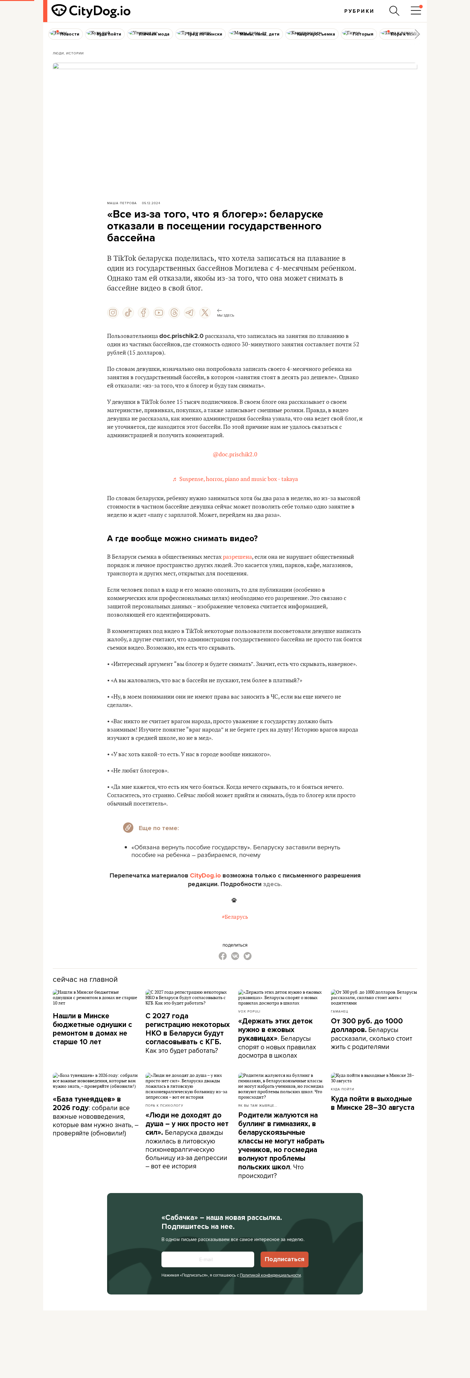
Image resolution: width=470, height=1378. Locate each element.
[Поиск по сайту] (394, 11)
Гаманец (339, 1011)
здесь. (272, 884)
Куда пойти (342, 1089)
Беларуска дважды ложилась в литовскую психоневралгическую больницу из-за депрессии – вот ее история (187, 1141)
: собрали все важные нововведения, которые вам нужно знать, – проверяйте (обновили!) (95, 1116)
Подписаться (284, 1259)
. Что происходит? (281, 1145)
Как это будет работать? (187, 1033)
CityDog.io (205, 875)
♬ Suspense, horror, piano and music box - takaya (235, 479)
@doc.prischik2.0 (235, 454)
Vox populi (249, 1011)
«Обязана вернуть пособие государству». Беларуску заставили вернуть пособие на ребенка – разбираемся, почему (235, 850)
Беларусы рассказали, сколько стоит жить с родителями (371, 1034)
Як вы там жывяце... (257, 1105)
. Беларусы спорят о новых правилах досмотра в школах (277, 1038)
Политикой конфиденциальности (270, 1275)
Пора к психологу (164, 1105)
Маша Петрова (122, 203)
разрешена (237, 557)
